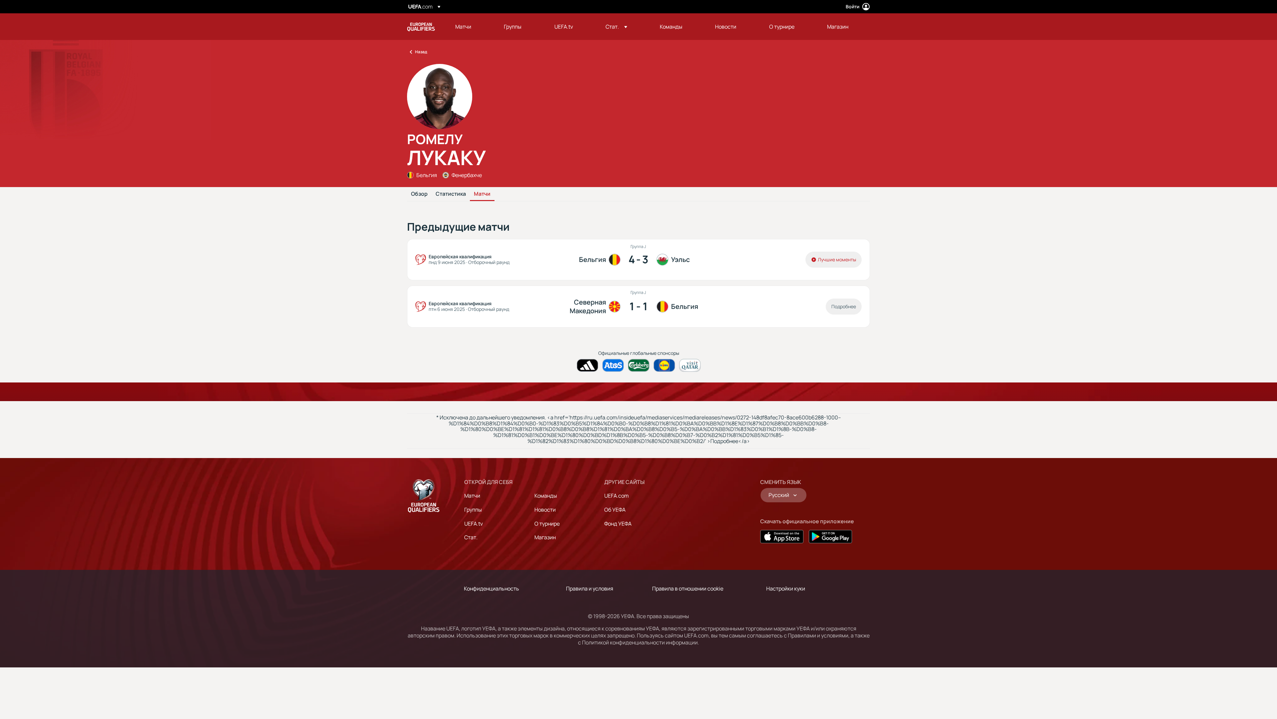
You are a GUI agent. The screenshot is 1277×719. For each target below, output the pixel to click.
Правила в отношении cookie (687, 588)
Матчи (482, 194)
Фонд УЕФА (618, 523)
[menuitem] (471, 26)
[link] (463, 26)
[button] (616, 26)
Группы (473, 509)
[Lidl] (664, 365)
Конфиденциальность (491, 588)
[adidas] (587, 365)
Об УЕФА (615, 509)
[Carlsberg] (638, 365)
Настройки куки (785, 588)
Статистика (451, 194)
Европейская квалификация (421, 26)
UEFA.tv (473, 523)
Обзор (419, 194)
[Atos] (613, 365)
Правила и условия (589, 588)
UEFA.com (616, 495)
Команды (545, 495)
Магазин (545, 537)
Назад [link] (421, 52)
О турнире (547, 523)
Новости (545, 509)
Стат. (471, 537)
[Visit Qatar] (690, 365)
